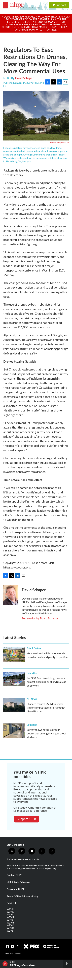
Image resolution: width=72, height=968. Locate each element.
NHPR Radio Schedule (18, 882)
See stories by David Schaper (40, 618)
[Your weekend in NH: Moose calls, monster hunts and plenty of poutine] (14, 654)
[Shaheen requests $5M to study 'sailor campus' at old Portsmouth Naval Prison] (14, 705)
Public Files (12, 903)
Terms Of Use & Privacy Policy (22, 896)
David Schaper (24, 78)
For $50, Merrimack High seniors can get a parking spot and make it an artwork (46, 681)
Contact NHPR (14, 875)
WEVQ (10, 928)
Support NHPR (26, 819)
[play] (5, 963)
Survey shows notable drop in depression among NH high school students (46, 733)
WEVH (10, 917)
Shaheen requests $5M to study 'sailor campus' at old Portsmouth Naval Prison (46, 707)
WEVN (10, 922)
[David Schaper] (10, 595)
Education (32, 673)
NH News (32, 699)
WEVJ (10, 920)
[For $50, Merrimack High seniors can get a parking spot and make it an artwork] (14, 679)
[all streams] (67, 964)
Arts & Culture (34, 648)
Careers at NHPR (16, 889)
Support (61, 5)
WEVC (10, 911)
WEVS (10, 930)
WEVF (10, 914)
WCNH (10, 909)
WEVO (10, 925)
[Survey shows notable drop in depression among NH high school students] (14, 730)
